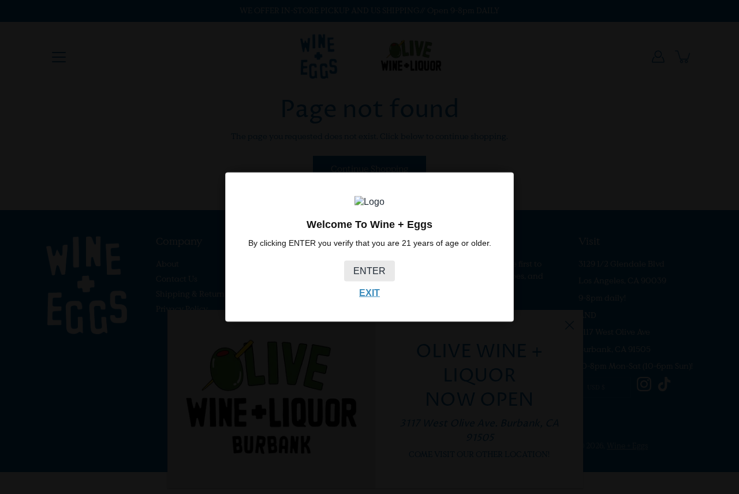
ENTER (369, 270)
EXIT (369, 292)
